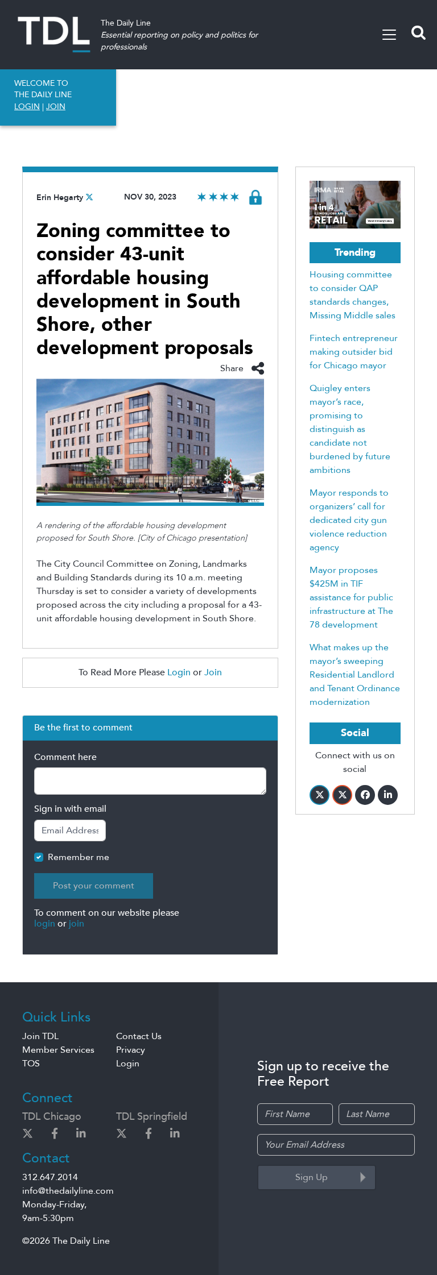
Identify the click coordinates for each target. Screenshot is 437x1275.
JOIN (55, 106)
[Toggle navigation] (389, 34)
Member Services (58, 1050)
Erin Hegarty (59, 197)
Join (213, 672)
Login (179, 672)
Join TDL (40, 1036)
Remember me (78, 857)
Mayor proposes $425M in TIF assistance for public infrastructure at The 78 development (351, 597)
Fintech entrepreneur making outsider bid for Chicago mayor (354, 352)
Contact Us (139, 1036)
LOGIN (27, 106)
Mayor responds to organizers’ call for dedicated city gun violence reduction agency (349, 520)
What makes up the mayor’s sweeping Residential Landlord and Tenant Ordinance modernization (355, 674)
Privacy (130, 1050)
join (76, 923)
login (44, 923)
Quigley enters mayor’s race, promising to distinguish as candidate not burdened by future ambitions (350, 429)
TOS (31, 1063)
